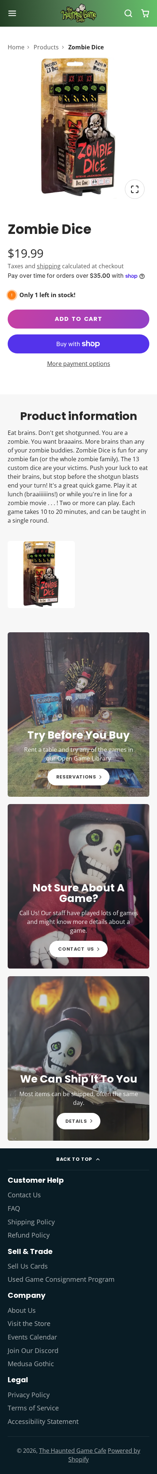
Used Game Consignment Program (61, 1279)
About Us (22, 1310)
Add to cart (78, 319)
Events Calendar (32, 1337)
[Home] (78, 13)
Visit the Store (29, 1323)
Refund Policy (29, 1235)
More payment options (78, 364)
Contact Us (24, 1194)
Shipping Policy (31, 1221)
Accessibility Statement (43, 1421)
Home (16, 47)
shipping (49, 266)
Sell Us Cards (28, 1266)
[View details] (79, 714)
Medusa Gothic (31, 1363)
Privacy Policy (29, 1394)
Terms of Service (33, 1407)
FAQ (14, 1208)
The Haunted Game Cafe (72, 1451)
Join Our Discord (33, 1350)
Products (46, 47)
